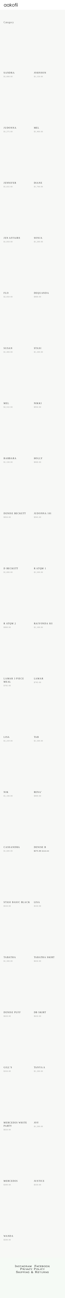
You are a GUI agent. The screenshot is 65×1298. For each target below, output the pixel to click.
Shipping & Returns (32, 1272)
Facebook (42, 1266)
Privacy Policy (32, 1269)
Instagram (23, 1266)
